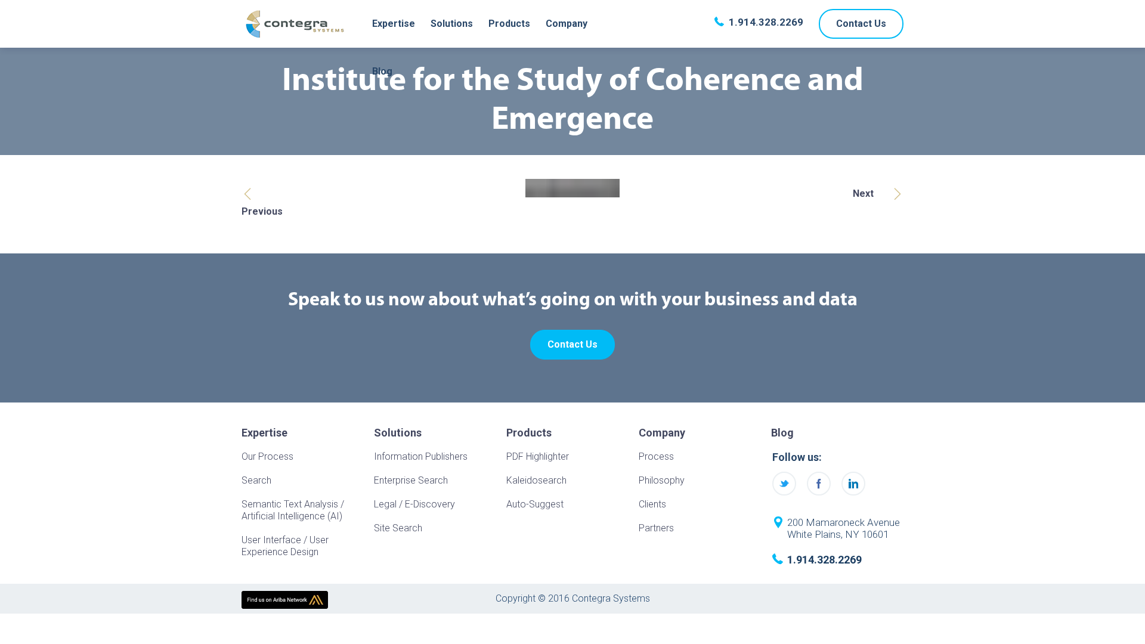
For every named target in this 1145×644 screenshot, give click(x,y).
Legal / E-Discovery (414, 504)
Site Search (398, 528)
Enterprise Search (411, 480)
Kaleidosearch (536, 480)
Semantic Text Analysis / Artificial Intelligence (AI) (293, 510)
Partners (656, 528)
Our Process (267, 456)
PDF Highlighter (537, 456)
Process (656, 456)
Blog (382, 71)
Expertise (393, 23)
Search (256, 480)
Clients (652, 504)
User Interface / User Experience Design (285, 546)
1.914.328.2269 (766, 22)
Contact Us (861, 23)
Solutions (452, 23)
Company (566, 23)
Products (509, 23)
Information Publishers (421, 456)
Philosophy (662, 480)
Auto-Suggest (535, 504)
